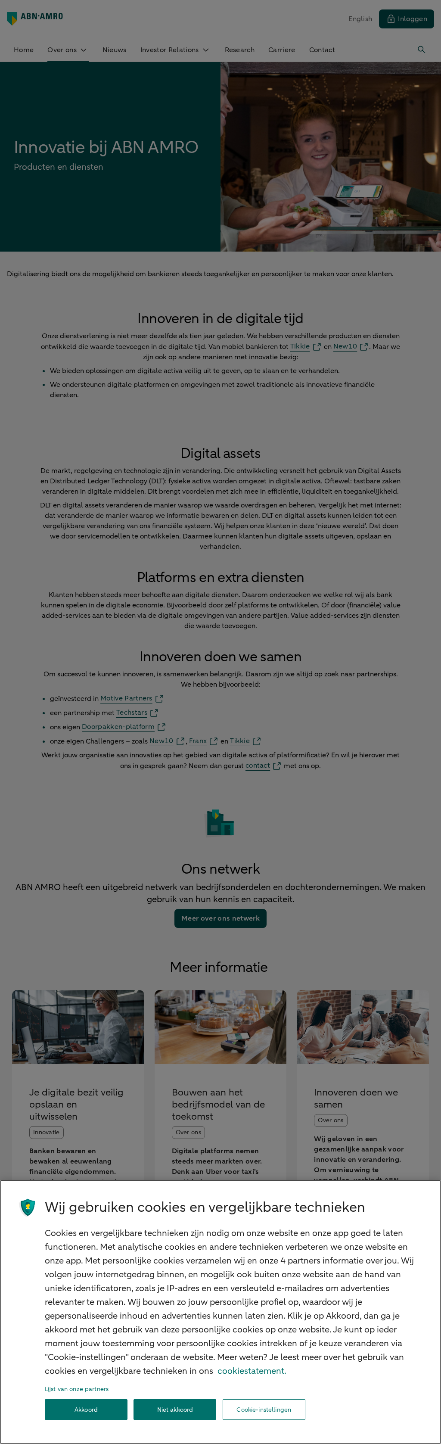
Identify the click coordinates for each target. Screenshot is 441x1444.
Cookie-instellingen (263, 1410)
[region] (220, 1312)
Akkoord (86, 1410)
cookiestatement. (251, 1371)
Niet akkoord (175, 1410)
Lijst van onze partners (77, 1389)
